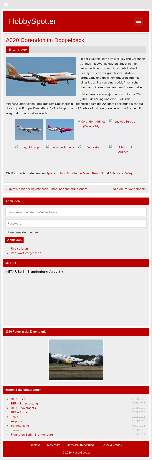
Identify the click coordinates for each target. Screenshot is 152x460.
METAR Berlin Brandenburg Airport (32, 272)
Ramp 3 (97, 173)
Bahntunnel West (79, 173)
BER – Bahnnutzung (24, 403)
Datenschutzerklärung (80, 445)
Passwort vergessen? (26, 253)
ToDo (14, 417)
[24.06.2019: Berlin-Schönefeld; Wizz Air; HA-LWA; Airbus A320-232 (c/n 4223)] (60, 129)
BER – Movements (23, 408)
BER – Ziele (18, 399)
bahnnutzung (20, 425)
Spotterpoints (55, 173)
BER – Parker (20, 412)
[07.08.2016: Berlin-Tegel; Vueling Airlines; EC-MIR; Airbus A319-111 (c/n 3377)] (76, 360)
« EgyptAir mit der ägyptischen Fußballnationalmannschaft (46, 189)
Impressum (53, 445)
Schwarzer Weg (121, 173)
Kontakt (35, 445)
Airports (16, 421)
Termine (16, 430)
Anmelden (14, 240)
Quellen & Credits (111, 445)
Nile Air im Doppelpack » (130, 189)
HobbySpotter (32, 21)
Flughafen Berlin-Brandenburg (32, 434)
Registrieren (19, 248)
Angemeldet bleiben (24, 232)
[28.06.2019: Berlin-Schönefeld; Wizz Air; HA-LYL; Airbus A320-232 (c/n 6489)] (91, 155)
